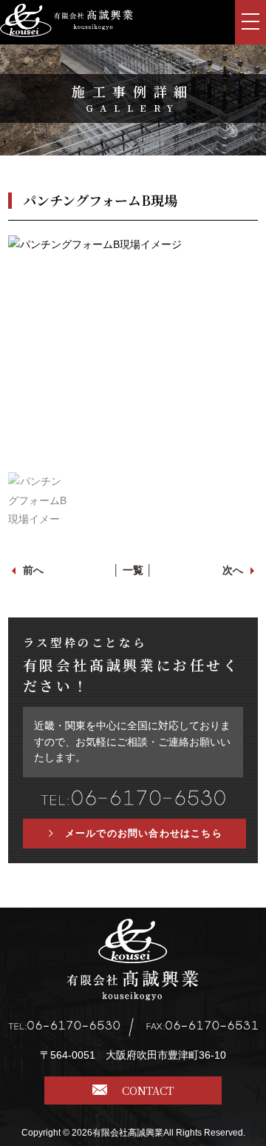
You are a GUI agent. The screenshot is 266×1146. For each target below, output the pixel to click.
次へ (232, 570)
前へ (33, 570)
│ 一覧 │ (133, 570)
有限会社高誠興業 (127, 1132)
